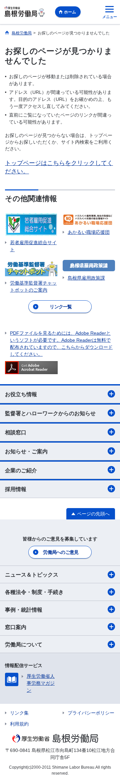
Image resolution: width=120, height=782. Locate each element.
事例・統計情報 (23, 610)
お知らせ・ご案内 (26, 451)
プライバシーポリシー (91, 713)
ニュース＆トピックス (31, 575)
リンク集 (19, 713)
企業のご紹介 (21, 470)
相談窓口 (15, 432)
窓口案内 (15, 627)
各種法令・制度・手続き (34, 592)
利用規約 (19, 724)
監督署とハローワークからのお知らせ (50, 413)
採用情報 (15, 489)
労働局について (23, 644)
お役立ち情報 (21, 394)
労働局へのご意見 (60, 552)
